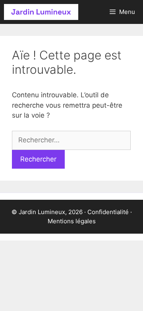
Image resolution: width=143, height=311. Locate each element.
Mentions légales (72, 221)
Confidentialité (108, 212)
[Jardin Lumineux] (41, 12)
